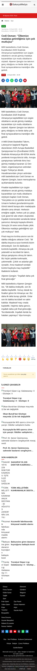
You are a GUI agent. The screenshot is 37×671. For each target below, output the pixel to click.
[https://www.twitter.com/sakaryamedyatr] (6, 631)
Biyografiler (5, 613)
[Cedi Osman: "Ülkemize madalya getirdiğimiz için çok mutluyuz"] (18, 96)
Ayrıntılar (22, 669)
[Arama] (34, 4)
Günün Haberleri (19, 604)
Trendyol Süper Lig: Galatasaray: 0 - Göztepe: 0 (16, 399)
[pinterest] (25, 80)
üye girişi (23, 374)
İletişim (14, 643)
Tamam (29, 669)
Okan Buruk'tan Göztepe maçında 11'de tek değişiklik (16, 415)
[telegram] (16, 80)
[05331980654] (23, 631)
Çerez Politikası (23, 643)
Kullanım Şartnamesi (25, 639)
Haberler (7, 21)
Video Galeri (5, 604)
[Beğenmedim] (16, 356)
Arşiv (15, 607)
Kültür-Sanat (7, 592)
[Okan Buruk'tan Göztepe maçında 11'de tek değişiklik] (18, 408)
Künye (9, 643)
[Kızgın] (20, 356)
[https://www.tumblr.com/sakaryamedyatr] (19, 631)
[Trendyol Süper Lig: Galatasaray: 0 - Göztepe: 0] (18, 392)
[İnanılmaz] (28, 356)
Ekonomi (23, 586)
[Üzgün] (33, 356)
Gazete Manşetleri (7, 620)
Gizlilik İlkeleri (18, 647)
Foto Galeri (5, 601)
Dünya (5, 586)
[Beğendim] (3, 356)
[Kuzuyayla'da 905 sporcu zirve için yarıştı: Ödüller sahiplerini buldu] (18, 423)
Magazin (23, 592)
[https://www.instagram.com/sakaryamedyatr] (10, 631)
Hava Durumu (6, 617)
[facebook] (3, 80)
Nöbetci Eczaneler (7, 623)
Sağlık (5, 595)
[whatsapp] (12, 80)
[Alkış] (7, 356)
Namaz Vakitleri (6, 626)
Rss (5, 639)
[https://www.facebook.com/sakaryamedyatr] (2, 631)
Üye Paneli (17, 601)
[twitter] (7, 80)
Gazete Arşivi (18, 610)
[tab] (6, 368)
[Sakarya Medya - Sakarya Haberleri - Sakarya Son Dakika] (18, 4)
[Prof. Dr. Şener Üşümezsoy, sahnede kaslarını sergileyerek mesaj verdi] (18, 441)
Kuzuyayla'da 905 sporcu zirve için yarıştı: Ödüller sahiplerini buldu (17, 431)
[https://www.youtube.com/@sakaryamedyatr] (14, 631)
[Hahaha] (24, 356)
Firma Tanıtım (7, 589)
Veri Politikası (12, 639)
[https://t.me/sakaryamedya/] (27, 631)
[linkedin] (20, 80)
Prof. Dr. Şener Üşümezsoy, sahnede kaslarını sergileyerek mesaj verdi (17, 449)
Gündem (23, 589)
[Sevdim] (11, 356)
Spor (12, 21)
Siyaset (22, 595)
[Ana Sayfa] (2, 21)
